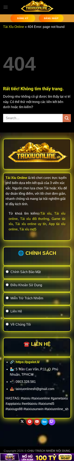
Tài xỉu (45, 213)
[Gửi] (67, 118)
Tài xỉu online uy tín (30, 224)
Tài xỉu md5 (27, 229)
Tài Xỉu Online (13, 27)
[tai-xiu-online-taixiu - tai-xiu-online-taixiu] (37, 7)
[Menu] (5, 7)
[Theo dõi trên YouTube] (37, 421)
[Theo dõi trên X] (22, 421)
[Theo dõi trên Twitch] (52, 421)
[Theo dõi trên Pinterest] (29, 421)
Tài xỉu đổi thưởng (34, 219)
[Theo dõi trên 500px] (44, 421)
